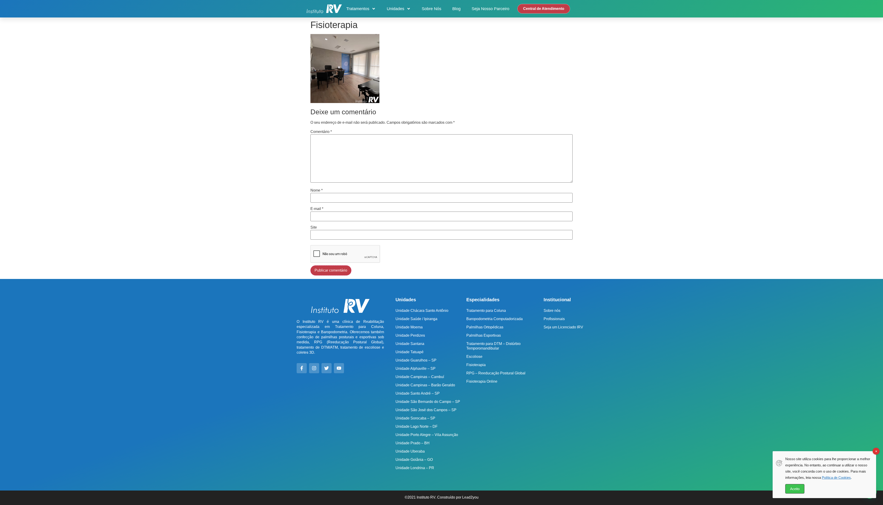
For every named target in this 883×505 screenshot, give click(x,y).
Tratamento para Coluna (486, 311)
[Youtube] (339, 368)
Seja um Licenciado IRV (563, 327)
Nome (316, 190)
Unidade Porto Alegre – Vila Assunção (427, 435)
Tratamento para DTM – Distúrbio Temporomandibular (493, 346)
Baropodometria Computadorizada (494, 319)
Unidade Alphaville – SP (416, 368)
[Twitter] (326, 368)
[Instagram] (314, 368)
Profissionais (554, 319)
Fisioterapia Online (481, 381)
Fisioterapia (476, 365)
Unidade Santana (410, 344)
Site (313, 227)
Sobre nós (431, 8)
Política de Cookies (836, 477)
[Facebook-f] (302, 368)
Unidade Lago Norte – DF (417, 426)
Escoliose (474, 357)
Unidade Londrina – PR (415, 468)
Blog (456, 8)
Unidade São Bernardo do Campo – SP (428, 402)
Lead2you (470, 497)
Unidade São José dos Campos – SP (426, 410)
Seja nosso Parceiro (490, 8)
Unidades (395, 8)
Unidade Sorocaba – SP (415, 418)
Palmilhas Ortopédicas (484, 327)
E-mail (316, 209)
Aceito (795, 489)
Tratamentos (357, 8)
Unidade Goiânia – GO (414, 460)
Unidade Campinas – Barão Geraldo (425, 385)
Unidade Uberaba (410, 451)
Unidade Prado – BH (413, 443)
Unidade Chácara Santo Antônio (422, 311)
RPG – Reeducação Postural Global (495, 373)
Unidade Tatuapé (410, 352)
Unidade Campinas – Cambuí (420, 377)
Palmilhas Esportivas (483, 335)
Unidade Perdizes (410, 335)
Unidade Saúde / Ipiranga (416, 319)
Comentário (321, 132)
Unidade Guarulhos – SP (416, 360)
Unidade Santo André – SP (418, 393)
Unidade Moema (409, 327)
